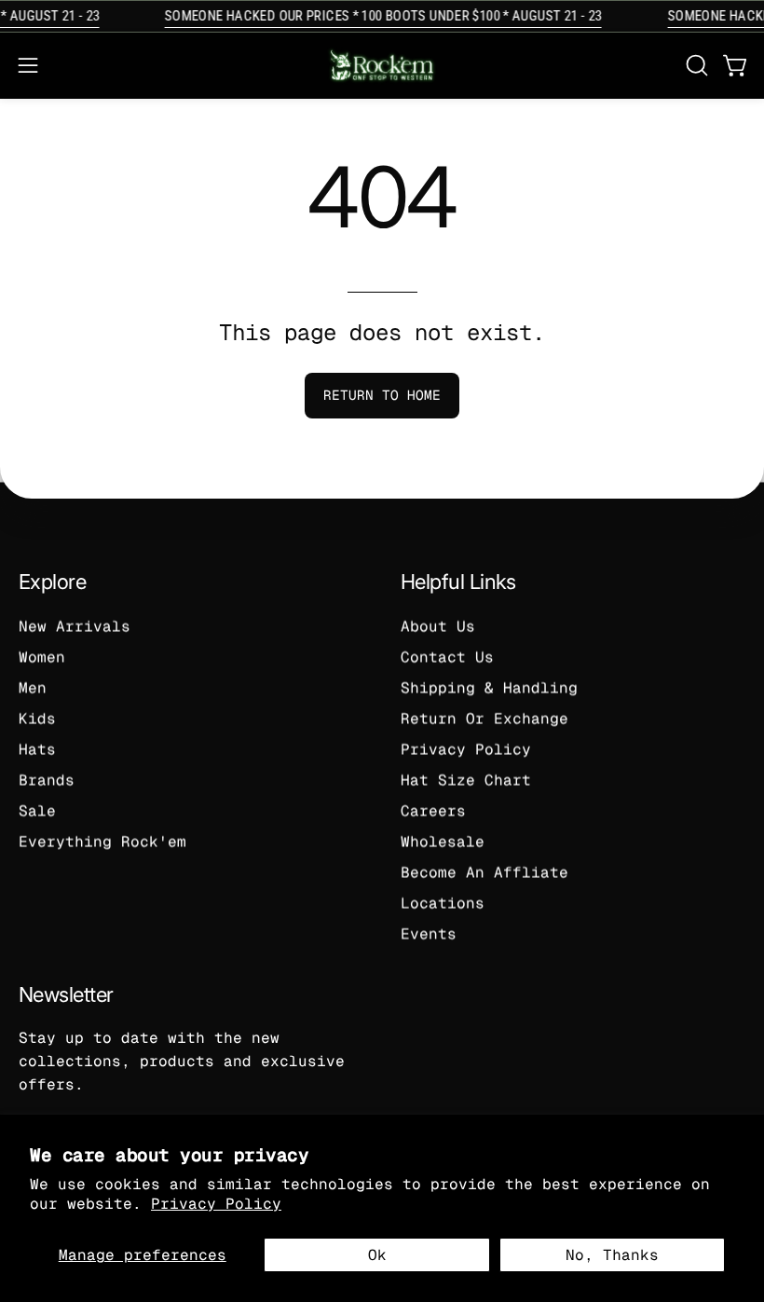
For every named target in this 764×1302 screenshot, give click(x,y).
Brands (47, 779)
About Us (438, 626)
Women (42, 656)
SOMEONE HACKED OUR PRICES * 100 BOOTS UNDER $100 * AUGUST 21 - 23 (378, 15)
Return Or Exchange (484, 718)
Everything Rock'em (102, 841)
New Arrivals (74, 626)
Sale (37, 810)
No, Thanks (612, 1255)
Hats (37, 749)
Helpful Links (458, 581)
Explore (52, 581)
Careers (433, 810)
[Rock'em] (382, 66)
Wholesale (442, 841)
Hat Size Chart (466, 779)
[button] (695, 65)
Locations (442, 902)
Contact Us (447, 656)
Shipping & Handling (489, 687)
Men (33, 687)
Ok (377, 1255)
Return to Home (382, 395)
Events (429, 933)
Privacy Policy (216, 1203)
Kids (37, 718)
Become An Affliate (484, 872)
